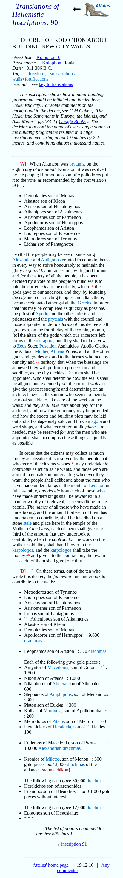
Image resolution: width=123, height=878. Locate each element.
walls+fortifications (30, 78)
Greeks (84, 302)
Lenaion (96, 485)
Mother (41, 351)
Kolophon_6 (48, 57)
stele (27, 523)
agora (48, 340)
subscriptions (62, 73)
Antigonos (51, 259)
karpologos (22, 550)
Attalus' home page (51, 865)
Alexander (22, 259)
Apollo (41, 313)
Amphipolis (61, 694)
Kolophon (51, 62)
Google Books (72, 121)
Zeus (21, 345)
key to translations (56, 84)
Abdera (59, 683)
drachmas (33, 640)
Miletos (53, 759)
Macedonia (57, 667)
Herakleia (62, 726)
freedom (36, 73)
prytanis (76, 163)
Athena (57, 351)
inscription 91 (74, 844)
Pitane (58, 721)
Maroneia (52, 710)
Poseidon (48, 345)
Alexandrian (49, 748)
